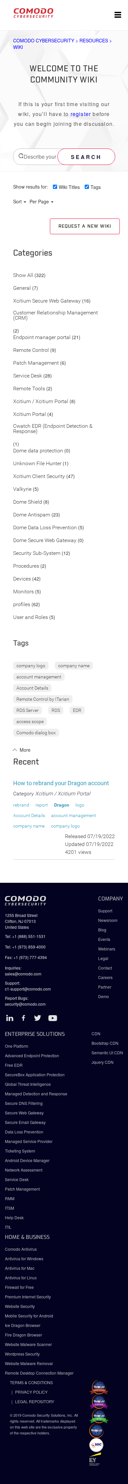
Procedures (26, 566)
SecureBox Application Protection (35, 1074)
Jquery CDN (103, 1062)
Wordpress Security (22, 1354)
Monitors (23, 592)
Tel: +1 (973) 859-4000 (25, 946)
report (41, 805)
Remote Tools (29, 389)
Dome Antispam (31, 515)
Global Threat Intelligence (28, 1084)
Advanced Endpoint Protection (32, 1055)
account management (38, 676)
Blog (102, 929)
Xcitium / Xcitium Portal (40, 401)
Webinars (106, 948)
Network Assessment (23, 1170)
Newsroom (107, 920)
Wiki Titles (69, 187)
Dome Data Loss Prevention (45, 528)
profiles (21, 604)
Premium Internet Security (28, 1296)
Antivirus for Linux (21, 1277)
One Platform (16, 1046)
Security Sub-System (36, 553)
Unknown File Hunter (37, 464)
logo (79, 805)
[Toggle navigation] (118, 15)
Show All (23, 275)
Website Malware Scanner (28, 1344)
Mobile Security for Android (29, 1315)
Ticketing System (20, 1150)
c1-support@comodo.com (28, 989)
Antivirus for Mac (19, 1268)
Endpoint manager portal (42, 337)
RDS (56, 710)
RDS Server (27, 710)
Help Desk (14, 1217)
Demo (103, 996)
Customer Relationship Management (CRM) (55, 315)
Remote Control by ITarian (42, 699)
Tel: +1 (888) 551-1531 (25, 936)
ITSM (9, 1208)
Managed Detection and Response (36, 1093)
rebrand (21, 805)
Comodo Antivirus (21, 1249)
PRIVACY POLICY (31, 1392)
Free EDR (14, 1065)
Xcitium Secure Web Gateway (47, 301)
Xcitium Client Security (39, 476)
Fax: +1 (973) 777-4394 (26, 957)
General (22, 288)
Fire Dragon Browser (23, 1334)
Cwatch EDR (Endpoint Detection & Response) (53, 428)
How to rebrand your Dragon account (61, 783)
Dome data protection (38, 451)
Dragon (61, 805)
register (81, 114)
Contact (105, 967)
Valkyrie (22, 489)
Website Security (20, 1306)
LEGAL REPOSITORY (34, 1401)
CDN (96, 1033)
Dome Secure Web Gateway (44, 540)
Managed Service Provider (29, 1141)
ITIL (8, 1227)
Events (104, 939)
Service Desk (27, 376)
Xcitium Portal (29, 414)
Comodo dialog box (36, 732)
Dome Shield (27, 502)
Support (105, 910)
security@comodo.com (25, 1004)
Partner (104, 987)
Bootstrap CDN (105, 1043)
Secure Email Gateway (26, 1122)
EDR (77, 710)
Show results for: (30, 186)
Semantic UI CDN (107, 1052)
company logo (30, 665)
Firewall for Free (19, 1287)
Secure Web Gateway (24, 1112)
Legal (103, 958)
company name (74, 665)
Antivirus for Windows (24, 1258)
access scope (30, 721)
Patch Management (36, 363)
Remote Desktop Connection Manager (39, 1373)
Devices (22, 579)
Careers (105, 977)
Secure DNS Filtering (24, 1103)
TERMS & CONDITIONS (31, 1382)
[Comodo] (33, 15)
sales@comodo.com (23, 973)
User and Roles (30, 617)
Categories (33, 253)
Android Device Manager (27, 1160)
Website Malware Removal (29, 1363)
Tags (96, 187)
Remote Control (31, 350)
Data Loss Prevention (24, 1131)
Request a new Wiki (84, 226)
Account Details (32, 688)
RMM (9, 1198)
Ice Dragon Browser (22, 1325)
